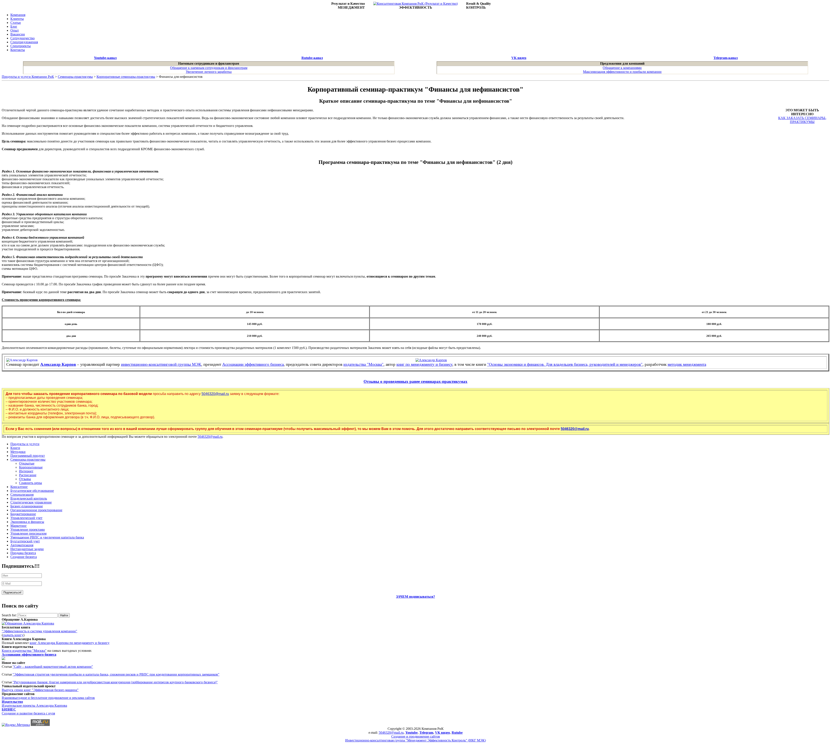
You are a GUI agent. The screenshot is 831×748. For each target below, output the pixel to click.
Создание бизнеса (23, 557)
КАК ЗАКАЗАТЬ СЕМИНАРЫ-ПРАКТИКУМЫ (802, 120)
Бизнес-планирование (26, 506)
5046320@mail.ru (215, 394)
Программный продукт (27, 455)
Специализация (22, 494)
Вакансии (17, 34)
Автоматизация (21, 545)
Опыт (14, 30)
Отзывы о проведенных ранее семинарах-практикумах (415, 381)
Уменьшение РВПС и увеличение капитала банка (47, 537)
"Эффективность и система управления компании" (39, 631)
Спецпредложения (24, 42)
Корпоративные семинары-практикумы (126, 76)
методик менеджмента (687, 364)
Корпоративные (31, 467)
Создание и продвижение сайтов (415, 736)
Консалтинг (19, 487)
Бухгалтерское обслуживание (32, 490)
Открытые (26, 463)
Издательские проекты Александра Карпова (34, 705)
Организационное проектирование (36, 510)
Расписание (27, 475)
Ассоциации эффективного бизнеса (253, 364)
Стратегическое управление (31, 502)
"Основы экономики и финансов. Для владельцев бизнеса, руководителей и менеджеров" (565, 364)
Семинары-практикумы (75, 76)
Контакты (17, 50)
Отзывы (25, 479)
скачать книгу (13, 635)
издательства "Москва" (363, 364)
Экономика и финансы (27, 522)
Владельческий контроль (28, 498)
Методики (18, 452)
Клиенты (17, 19)
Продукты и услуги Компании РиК (28, 76)
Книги (15, 448)
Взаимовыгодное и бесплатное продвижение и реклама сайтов (48, 698)
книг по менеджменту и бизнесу (424, 364)
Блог (13, 26)
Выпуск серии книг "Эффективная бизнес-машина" (40, 690)
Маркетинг (18, 525)
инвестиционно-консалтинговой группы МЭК (161, 364)
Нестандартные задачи (27, 549)
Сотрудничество (22, 38)
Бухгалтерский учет (25, 541)
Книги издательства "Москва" (24, 650)
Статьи (15, 22)
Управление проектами (27, 529)
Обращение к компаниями (622, 68)
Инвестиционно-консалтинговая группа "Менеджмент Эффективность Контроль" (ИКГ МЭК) (415, 740)
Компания (17, 15)
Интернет (26, 471)
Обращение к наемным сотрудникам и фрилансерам (208, 68)
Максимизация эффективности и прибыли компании (622, 72)
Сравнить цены (30, 483)
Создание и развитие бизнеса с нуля (28, 713)
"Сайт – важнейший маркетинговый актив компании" (53, 666)
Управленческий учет (26, 518)
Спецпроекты (20, 46)
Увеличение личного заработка (209, 72)
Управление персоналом (28, 533)
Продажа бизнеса (23, 553)
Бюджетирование (23, 514)
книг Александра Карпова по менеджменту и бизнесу (70, 643)
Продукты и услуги (24, 444)
